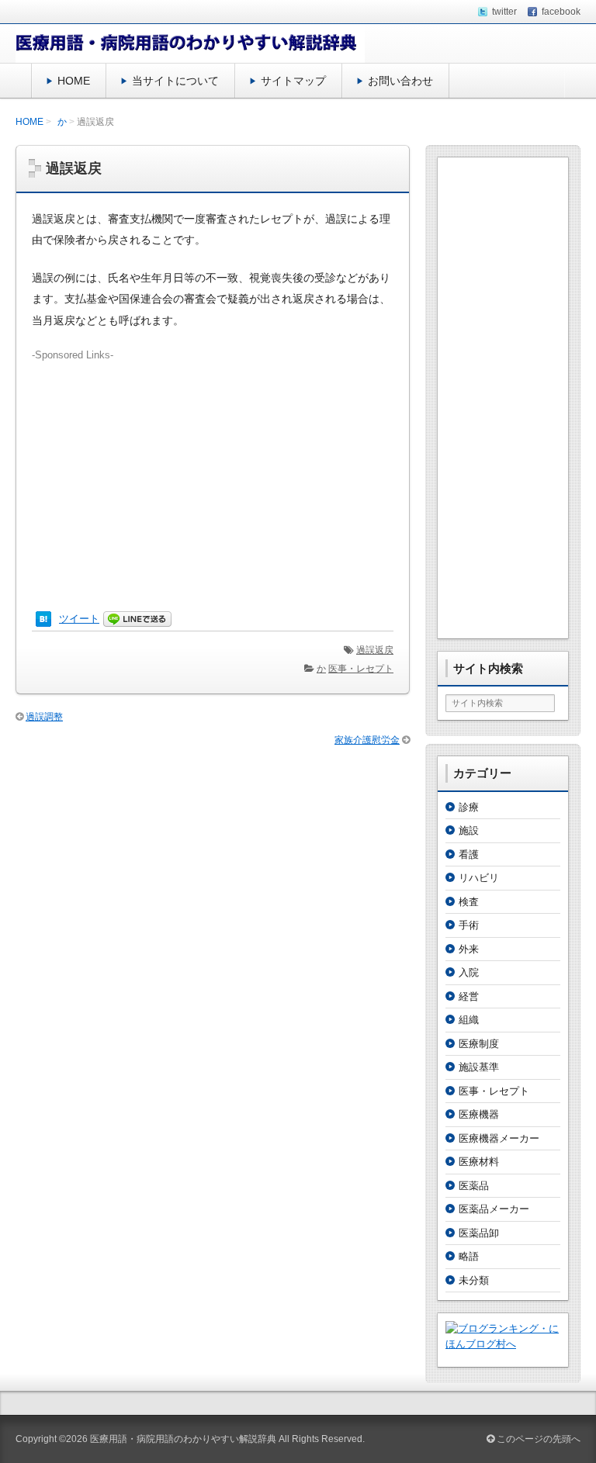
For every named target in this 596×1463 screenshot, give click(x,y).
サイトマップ (293, 80)
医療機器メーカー (499, 1138)
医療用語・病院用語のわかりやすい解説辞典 (183, 1439)
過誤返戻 (374, 650)
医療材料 (479, 1161)
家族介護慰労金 (367, 740)
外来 (469, 949)
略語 (469, 1256)
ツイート (79, 618)
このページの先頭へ (537, 1439)
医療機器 (479, 1114)
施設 (469, 830)
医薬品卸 (479, 1233)
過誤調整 (44, 716)
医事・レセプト (360, 668)
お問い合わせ (400, 80)
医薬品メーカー (494, 1209)
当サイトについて (175, 80)
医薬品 (474, 1185)
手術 (469, 925)
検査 (469, 902)
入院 (469, 972)
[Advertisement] (212, 471)
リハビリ (479, 878)
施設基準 (479, 1067)
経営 (469, 996)
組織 (469, 1019)
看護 (469, 854)
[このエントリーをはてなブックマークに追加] (43, 618)
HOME (73, 80)
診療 (469, 807)
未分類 (474, 1280)
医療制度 (479, 1044)
